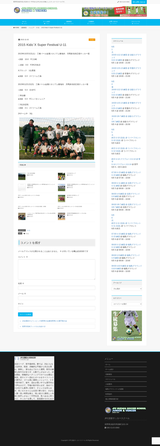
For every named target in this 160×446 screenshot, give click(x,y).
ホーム (107, 364)
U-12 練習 (116, 247)
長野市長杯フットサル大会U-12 (33, 326)
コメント (23, 257)
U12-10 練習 (117, 60)
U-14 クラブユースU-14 (121, 164)
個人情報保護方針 (112, 399)
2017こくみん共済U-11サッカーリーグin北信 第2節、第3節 (32, 206)
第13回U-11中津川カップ (73, 195)
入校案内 (108, 384)
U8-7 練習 (116, 207)
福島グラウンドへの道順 (114, 389)
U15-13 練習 (117, 74)
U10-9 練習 (116, 269)
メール (22, 294)
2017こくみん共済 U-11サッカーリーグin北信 (29, 195)
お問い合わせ (140, 2)
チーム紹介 (109, 369)
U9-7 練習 (116, 122)
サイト (21, 304)
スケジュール (110, 379)
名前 (21, 283)
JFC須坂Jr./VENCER (28, 357)
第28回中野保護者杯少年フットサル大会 (76, 213)
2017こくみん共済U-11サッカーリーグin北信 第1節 (70, 206)
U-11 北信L (116, 226)
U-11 (91, 39)
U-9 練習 (115, 196)
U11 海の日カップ (71, 173)
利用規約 (108, 394)
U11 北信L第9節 (31, 173)
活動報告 (108, 374)
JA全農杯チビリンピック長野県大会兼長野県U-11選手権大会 (44, 321)
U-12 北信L (116, 151)
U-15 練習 (116, 175)
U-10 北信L (116, 140)
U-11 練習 (116, 186)
